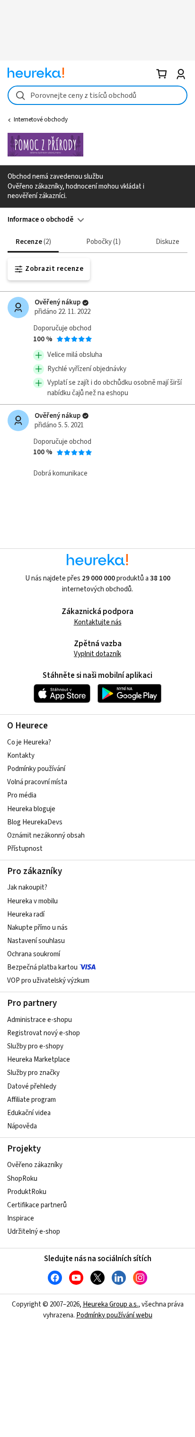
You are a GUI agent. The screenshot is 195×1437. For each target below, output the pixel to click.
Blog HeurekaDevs (34, 822)
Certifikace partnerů (37, 1205)
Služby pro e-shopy (35, 1046)
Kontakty (21, 756)
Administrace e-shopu (39, 1020)
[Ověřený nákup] (85, 302)
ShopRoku (22, 1179)
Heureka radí (25, 914)
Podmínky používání (36, 769)
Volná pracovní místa (37, 782)
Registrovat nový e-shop (43, 1033)
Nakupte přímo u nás (37, 928)
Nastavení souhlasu (36, 941)
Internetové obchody (41, 119)
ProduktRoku (26, 1192)
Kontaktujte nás (98, 622)
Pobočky (102, 242)
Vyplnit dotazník (97, 654)
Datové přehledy (31, 1086)
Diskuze (167, 242)
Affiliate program (31, 1100)
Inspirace (20, 1218)
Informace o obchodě (40, 220)
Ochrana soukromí (33, 954)
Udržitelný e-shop (33, 1232)
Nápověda (22, 1126)
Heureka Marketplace (38, 1060)
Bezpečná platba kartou (42, 967)
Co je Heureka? (29, 742)
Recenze (32, 242)
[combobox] (97, 95)
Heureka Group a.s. (110, 1304)
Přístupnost (25, 849)
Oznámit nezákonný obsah (46, 835)
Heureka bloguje (31, 809)
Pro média (21, 795)
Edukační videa (29, 1113)
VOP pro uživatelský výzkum (48, 981)
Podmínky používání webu (114, 1315)
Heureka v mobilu (32, 901)
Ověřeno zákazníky (34, 1165)
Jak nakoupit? (27, 887)
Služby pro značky (33, 1073)
